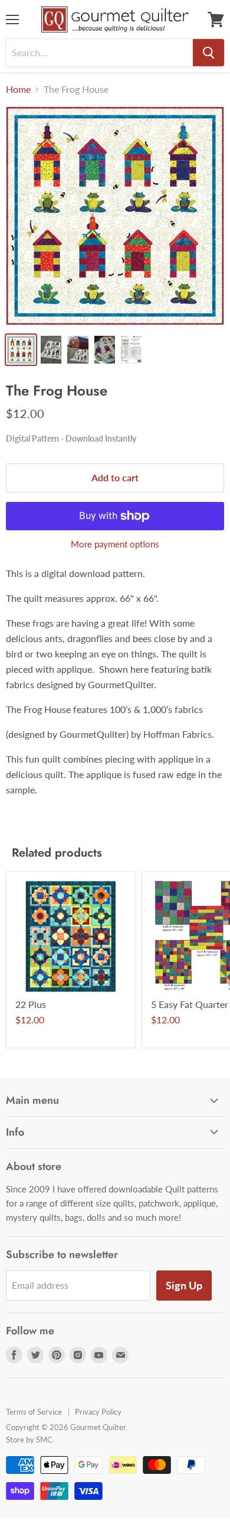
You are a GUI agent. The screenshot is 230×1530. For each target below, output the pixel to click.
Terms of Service (34, 1411)
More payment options (115, 544)
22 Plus (30, 1004)
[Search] (208, 52)
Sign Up (184, 1285)
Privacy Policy (98, 1411)
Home (18, 89)
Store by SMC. (30, 1439)
